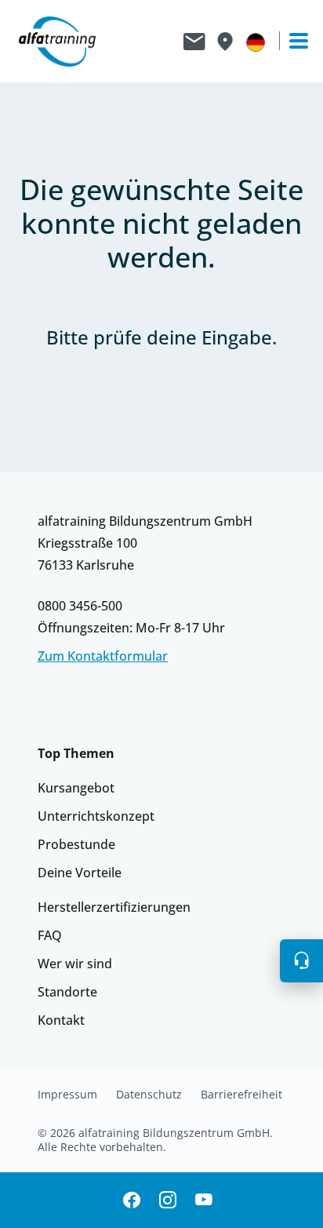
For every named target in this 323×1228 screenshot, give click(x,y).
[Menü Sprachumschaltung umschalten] (256, 41)
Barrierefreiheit (241, 1095)
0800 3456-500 (80, 605)
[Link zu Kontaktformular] (194, 41)
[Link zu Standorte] (224, 41)
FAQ (50, 935)
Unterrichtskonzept (96, 816)
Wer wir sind (75, 963)
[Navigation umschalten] (291, 40)
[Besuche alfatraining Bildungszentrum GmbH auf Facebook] (131, 1200)
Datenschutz (149, 1095)
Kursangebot (76, 787)
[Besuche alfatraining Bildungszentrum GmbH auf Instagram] (167, 1200)
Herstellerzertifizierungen (114, 907)
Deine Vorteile (80, 872)
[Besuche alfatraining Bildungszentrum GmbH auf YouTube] (203, 1200)
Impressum (67, 1095)
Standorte (67, 991)
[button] (301, 961)
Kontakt (61, 1020)
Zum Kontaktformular (103, 656)
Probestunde (76, 844)
